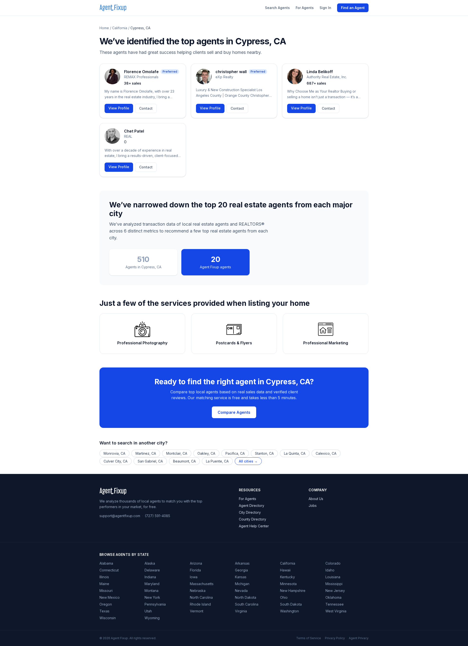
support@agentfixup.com (119, 516)
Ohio (284, 597)
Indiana (150, 577)
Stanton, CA (264, 453)
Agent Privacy (359, 638)
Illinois (104, 577)
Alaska (150, 563)
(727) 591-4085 (157, 516)
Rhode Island (200, 604)
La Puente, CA (217, 461)
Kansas (240, 577)
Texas (104, 611)
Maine (104, 584)
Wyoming (152, 618)
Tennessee (334, 604)
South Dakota (291, 604)
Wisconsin (107, 618)
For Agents (305, 8)
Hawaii (285, 570)
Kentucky (287, 577)
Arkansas (242, 563)
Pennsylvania (155, 604)
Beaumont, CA (184, 461)
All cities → (248, 461)
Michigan (242, 584)
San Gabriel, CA (150, 461)
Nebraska (197, 590)
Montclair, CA (176, 453)
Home (104, 28)
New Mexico (109, 597)
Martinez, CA (146, 453)
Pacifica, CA (235, 453)
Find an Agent (353, 8)
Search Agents (277, 8)
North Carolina (201, 597)
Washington (289, 611)
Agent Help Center (254, 526)
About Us (316, 499)
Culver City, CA (115, 461)
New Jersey (335, 590)
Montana (151, 590)
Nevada (241, 590)
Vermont (196, 611)
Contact (146, 108)
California (119, 28)
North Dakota (245, 597)
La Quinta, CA (294, 453)
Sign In (325, 8)
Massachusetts (202, 584)
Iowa (193, 577)
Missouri (106, 590)
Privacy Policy (335, 638)
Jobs (313, 505)
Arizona (196, 563)
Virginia (241, 611)
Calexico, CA (326, 453)
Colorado (333, 563)
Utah (148, 611)
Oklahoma (333, 597)
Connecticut (109, 570)
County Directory (252, 519)
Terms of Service (308, 638)
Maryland (152, 584)
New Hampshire (292, 590)
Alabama (106, 563)
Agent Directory (251, 505)
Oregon (105, 604)
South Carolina (246, 604)
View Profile (118, 108)
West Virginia (335, 611)
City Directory (250, 512)
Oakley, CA (206, 453)
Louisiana (332, 577)
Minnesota (288, 584)
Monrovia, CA (114, 453)
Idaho (329, 570)
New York (152, 597)
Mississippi (333, 584)
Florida (195, 570)
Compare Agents (234, 412)
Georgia (241, 570)
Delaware (152, 570)
